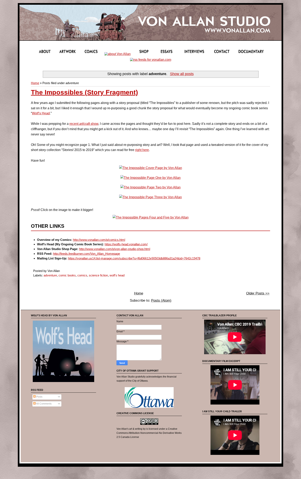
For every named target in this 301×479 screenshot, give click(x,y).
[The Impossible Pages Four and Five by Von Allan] (150, 217)
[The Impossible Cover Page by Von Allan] (150, 168)
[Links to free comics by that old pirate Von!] (117, 54)
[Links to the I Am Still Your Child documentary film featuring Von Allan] (251, 54)
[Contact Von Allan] (223, 54)
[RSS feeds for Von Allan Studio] (150, 59)
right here (142, 150)
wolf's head (117, 275)
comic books (67, 275)
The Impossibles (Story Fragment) (84, 92)
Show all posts (182, 74)
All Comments (44, 403)
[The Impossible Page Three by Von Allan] (150, 197)
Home (35, 83)
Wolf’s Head (41, 113)
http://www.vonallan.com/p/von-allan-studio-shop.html (114, 249)
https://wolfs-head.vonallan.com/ (126, 244)
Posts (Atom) (161, 300)
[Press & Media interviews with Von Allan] (196, 54)
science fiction (98, 275)
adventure (50, 275)
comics (82, 275)
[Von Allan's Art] (67, 54)
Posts (39, 396)
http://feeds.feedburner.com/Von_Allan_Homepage (86, 253)
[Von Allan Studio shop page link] (144, 54)
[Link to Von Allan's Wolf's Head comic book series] (63, 382)
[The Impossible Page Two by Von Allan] (150, 187)
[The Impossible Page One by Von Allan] (150, 177)
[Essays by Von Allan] (169, 54)
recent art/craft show (83, 123)
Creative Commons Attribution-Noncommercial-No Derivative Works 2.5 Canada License (149, 432)
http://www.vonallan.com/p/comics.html (99, 239)
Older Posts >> (257, 293)
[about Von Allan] (45, 54)
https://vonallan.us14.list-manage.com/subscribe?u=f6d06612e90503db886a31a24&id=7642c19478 (134, 258)
